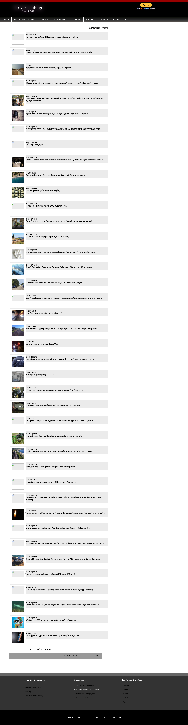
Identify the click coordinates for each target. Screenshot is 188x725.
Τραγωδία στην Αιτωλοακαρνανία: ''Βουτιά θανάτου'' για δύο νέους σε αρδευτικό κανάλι (64, 160)
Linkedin (126, 697)
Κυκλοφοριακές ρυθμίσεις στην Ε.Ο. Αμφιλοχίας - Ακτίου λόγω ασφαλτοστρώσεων (62, 328)
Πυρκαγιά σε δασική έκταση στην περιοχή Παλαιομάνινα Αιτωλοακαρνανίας (59, 52)
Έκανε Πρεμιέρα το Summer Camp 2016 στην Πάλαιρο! (50, 574)
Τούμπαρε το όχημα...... (36, 144)
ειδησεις (45, 20)
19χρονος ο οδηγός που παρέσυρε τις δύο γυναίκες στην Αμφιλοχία (54, 390)
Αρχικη (6, 20)
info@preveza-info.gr (87, 685)
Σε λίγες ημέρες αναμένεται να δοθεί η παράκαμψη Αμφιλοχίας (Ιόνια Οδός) (59, 451)
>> (96, 655)
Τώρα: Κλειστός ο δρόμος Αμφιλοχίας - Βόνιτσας (47, 236)
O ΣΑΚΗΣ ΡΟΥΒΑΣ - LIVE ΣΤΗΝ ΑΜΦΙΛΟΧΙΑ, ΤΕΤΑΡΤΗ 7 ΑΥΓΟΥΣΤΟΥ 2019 (63, 129)
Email (127, 20)
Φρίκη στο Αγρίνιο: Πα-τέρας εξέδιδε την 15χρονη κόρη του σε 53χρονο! (57, 114)
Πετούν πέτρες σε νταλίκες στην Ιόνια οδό (44, 313)
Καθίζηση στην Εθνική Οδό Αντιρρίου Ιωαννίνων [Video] (50, 467)
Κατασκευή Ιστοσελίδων (83, 697)
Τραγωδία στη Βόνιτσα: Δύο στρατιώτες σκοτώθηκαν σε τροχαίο (54, 282)
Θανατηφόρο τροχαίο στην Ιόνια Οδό (42, 344)
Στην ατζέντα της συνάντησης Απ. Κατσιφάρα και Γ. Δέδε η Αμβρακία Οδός (58, 528)
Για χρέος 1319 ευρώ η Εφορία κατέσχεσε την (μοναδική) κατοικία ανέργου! (59, 221)
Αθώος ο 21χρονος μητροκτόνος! (40, 374)
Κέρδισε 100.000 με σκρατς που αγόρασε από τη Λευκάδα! (51, 620)
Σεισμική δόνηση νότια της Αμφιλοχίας (43, 190)
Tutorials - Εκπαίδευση (34, 695)
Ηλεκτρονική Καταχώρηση (84, 693)
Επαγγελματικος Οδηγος (25, 20)
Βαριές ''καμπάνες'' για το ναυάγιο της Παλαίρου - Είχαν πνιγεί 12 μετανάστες (60, 267)
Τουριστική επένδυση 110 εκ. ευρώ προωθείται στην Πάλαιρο (52, 37)
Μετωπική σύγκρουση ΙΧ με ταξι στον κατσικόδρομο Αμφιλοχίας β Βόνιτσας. (59, 590)
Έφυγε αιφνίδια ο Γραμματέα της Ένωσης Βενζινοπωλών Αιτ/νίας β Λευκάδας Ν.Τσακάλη (65, 513)
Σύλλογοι (29, 691)
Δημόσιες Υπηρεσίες (33, 687)
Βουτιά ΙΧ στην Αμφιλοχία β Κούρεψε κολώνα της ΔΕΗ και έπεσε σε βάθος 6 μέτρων (63, 559)
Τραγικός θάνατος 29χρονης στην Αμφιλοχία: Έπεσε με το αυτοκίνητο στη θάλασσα (62, 605)
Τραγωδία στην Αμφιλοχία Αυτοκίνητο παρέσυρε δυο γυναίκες (53, 405)
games (116, 20)
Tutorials (103, 20)
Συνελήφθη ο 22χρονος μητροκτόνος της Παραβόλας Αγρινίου (52, 635)
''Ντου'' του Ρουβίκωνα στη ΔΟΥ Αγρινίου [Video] (47, 206)
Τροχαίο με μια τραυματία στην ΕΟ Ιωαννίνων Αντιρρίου (51, 482)
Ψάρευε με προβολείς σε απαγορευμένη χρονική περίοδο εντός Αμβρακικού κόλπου (62, 83)
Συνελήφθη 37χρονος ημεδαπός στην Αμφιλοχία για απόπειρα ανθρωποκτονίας (60, 359)
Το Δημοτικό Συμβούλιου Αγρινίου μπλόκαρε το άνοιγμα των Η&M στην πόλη (59, 421)
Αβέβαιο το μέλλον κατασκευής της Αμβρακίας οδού (48, 68)
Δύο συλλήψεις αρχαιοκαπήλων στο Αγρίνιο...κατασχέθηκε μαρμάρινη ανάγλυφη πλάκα (64, 298)
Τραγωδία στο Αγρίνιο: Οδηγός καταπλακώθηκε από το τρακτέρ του (55, 436)
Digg (124, 701)
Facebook (76, 20)
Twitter (89, 20)
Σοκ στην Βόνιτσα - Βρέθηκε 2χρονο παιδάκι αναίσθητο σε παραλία (55, 175)
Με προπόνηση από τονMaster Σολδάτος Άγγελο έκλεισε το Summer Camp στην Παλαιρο (65, 543)
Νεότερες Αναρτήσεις (72, 655)
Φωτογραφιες (60, 20)
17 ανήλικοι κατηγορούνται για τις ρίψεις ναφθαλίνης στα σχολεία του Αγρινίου (60, 252)
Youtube (126, 693)
